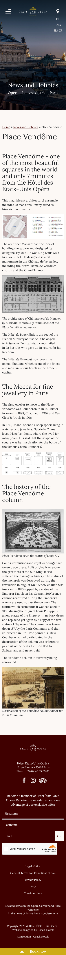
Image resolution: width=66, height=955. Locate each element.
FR (58, 19)
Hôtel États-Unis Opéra (33, 763)
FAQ (33, 886)
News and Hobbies (25, 127)
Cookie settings (33, 893)
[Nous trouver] (57, 11)
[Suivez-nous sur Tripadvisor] (42, 781)
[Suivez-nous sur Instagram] (33, 781)
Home (6, 127)
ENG (58, 25)
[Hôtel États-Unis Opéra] (33, 11)
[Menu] (8, 11)
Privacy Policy (33, 879)
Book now (38, 951)
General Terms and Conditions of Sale (33, 873)
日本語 (57, 30)
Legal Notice (33, 866)
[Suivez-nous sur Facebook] (24, 781)
